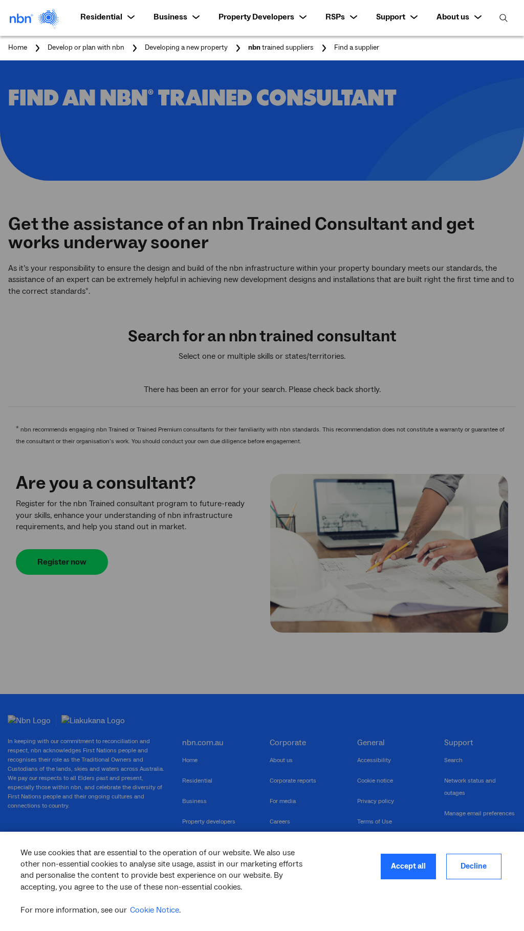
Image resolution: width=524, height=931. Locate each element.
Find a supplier (356, 48)
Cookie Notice (154, 910)
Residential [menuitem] (101, 17)
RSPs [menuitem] (335, 17)
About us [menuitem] (452, 17)
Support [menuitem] (390, 17)
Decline (474, 866)
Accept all (408, 866)
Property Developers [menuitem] (256, 17)
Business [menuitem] (170, 17)
